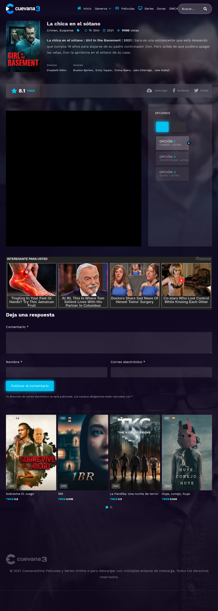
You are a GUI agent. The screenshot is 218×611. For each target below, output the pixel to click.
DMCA (173, 8)
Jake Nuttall (162, 70)
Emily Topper (104, 70)
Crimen (52, 30)
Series (149, 8)
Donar (161, 8)
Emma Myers (123, 70)
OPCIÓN (170, 142)
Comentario (17, 327)
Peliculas (127, 8)
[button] (107, 507)
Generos (101, 8)
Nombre (14, 362)
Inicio (87, 8)
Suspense (66, 30)
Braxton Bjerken (83, 70)
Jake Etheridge (142, 70)
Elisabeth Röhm (56, 70)
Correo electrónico (128, 362)
